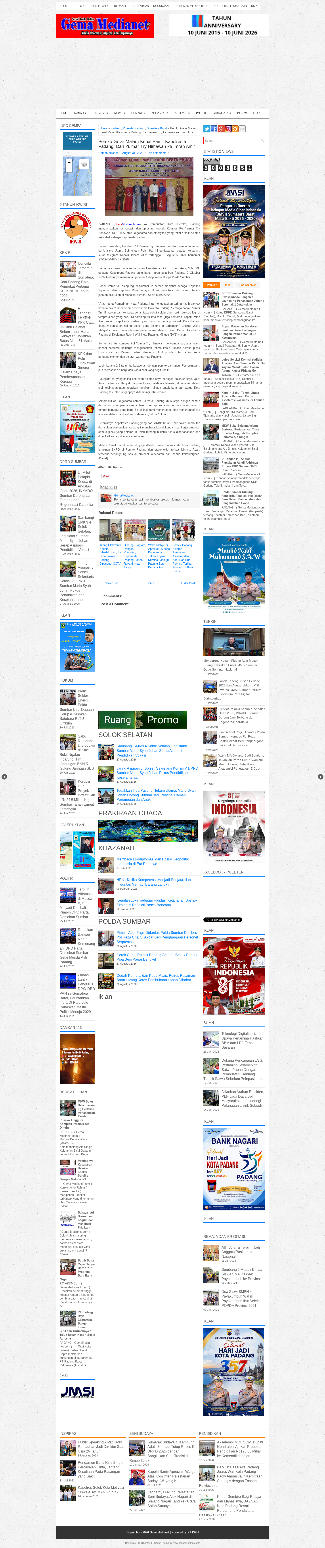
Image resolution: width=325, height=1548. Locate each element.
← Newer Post (110, 583)
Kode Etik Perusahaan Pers (235, 6)
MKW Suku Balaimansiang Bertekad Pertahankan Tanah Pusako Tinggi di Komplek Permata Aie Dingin (241, 431)
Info (80, 6)
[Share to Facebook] (115, 487)
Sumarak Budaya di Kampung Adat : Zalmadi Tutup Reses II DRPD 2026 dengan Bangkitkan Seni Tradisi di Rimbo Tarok (162, 1451)
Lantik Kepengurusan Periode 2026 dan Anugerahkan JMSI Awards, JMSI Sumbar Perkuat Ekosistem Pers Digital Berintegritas (232, 689)
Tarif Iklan (99, 6)
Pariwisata (222, 113)
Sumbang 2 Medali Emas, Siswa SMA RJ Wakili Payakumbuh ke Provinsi (242, 1274)
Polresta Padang (133, 128)
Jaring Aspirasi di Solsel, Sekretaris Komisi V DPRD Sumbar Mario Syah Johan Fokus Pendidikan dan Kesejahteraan (157, 773)
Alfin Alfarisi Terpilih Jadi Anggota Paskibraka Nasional (241, 1252)
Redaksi (120, 6)
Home (64, 113)
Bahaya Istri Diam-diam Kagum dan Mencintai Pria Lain (86, 1220)
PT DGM (193, 1532)
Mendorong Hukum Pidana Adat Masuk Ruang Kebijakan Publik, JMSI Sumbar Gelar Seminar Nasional (230, 665)
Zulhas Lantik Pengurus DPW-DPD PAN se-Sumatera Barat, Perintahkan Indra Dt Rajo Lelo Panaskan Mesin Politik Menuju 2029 (77, 993)
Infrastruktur (248, 113)
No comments (157, 153)
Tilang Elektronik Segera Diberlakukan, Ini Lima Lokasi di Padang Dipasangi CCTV (110, 554)
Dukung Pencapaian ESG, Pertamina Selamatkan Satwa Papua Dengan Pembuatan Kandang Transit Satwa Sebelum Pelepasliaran (233, 1070)
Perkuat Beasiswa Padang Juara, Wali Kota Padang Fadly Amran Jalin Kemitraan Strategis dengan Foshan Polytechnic (230, 1476)
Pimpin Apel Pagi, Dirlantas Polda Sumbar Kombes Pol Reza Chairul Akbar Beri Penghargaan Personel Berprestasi (157, 937)
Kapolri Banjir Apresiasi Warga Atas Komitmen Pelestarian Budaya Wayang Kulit (171, 1476)
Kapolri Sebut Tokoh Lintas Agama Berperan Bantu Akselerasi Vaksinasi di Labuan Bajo (243, 398)
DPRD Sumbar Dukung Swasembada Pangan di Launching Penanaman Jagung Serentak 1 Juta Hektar (243, 299)
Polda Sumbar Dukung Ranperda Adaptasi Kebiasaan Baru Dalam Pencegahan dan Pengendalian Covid (242, 497)
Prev (4, 777)
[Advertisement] (162, 76)
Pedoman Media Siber (191, 6)
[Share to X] (111, 487)
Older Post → (190, 583)
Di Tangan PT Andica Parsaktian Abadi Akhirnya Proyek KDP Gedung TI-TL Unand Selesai (240, 464)
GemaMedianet (160, 1532)
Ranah (80, 113)
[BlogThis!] (107, 487)
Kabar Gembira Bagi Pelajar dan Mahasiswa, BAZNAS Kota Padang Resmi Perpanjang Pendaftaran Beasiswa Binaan (230, 1506)
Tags (228, 285)
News (119, 113)
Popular (212, 285)
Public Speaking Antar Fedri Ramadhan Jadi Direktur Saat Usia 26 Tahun (101, 1446)
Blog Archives (247, 285)
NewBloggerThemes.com (186, 1543)
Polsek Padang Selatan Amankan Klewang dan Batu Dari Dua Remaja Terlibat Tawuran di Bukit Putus (183, 558)
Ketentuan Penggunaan (151, 6)
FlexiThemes (144, 1543)
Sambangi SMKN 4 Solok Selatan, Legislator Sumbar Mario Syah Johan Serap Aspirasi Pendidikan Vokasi (152, 750)
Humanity (138, 113)
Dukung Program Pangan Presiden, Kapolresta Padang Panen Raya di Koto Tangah (134, 556)
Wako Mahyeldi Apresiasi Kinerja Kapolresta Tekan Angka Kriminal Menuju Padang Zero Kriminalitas (159, 556)
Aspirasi (182, 113)
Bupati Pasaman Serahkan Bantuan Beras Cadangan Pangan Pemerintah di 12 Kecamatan (240, 332)
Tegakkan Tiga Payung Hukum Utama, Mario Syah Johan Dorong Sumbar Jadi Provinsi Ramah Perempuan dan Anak (156, 795)
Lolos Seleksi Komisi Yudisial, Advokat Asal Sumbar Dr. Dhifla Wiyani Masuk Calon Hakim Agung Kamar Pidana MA (243, 365)
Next (320, 777)
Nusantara (160, 113)
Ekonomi (100, 113)
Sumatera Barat (157, 128)
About (64, 6)
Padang (115, 128)
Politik (201, 113)
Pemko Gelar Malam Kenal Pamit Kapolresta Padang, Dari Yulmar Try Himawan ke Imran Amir (146, 144)
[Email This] (102, 487)
